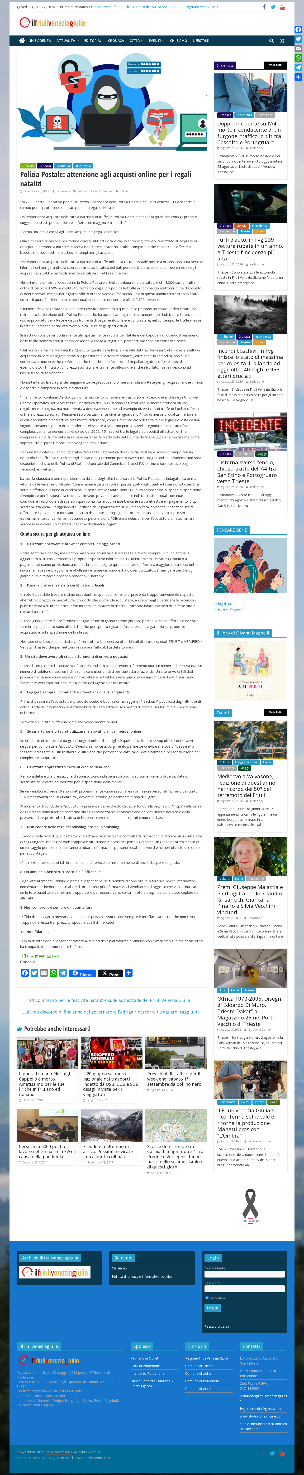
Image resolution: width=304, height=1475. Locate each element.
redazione (64, 191)
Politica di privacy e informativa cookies (142, 1276)
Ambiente (226, 337)
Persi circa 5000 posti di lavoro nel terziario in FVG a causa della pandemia (47, 1151)
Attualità (66, 40)
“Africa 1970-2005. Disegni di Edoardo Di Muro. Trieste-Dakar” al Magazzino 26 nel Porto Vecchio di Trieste (250, 1011)
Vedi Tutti (275, 65)
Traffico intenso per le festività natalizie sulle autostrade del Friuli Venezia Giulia (104, 1000)
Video (274, 1102)
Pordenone (265, 115)
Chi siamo (178, 40)
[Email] (298, 48)
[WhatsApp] (298, 58)
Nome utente (214, 1268)
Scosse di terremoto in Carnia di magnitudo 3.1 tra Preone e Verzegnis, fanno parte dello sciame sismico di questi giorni (175, 1156)
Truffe (103, 191)
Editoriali (93, 40)
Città (135, 40)
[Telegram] (298, 67)
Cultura (224, 762)
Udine (260, 231)
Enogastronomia (246, 762)
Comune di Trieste (199, 1366)
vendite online (118, 191)
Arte (222, 990)
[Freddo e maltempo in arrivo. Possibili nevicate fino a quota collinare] (111, 1112)
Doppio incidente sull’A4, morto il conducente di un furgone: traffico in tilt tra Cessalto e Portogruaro (249, 133)
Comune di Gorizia (199, 1388)
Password (212, 1283)
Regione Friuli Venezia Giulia (206, 1358)
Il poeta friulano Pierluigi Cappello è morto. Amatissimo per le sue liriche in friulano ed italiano (44, 1084)
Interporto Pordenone (147, 1373)
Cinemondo (228, 1102)
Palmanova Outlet (144, 1358)
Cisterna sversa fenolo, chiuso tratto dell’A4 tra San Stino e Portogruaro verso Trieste (154, 7)
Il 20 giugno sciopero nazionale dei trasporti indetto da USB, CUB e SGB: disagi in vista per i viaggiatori (111, 1084)
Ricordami (217, 1298)
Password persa (216, 1326)
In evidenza (40, 40)
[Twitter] (298, 39)
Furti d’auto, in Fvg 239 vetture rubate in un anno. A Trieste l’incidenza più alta (250, 249)
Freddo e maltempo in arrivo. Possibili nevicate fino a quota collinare (108, 1151)
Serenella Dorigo (259, 1030)
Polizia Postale (87, 191)
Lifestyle (201, 40)
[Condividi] (298, 77)
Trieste (245, 231)
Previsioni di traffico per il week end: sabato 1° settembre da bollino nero (174, 1079)
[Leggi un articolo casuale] (282, 41)
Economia (63, 166)
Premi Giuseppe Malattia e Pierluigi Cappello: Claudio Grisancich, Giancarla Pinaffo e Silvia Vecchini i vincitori (250, 899)
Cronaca (116, 40)
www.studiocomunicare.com (262, 1416)
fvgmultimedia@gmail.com (260, 1408)
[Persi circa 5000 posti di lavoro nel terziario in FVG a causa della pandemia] (47, 1112)
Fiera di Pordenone (145, 1366)
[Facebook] (298, 29)
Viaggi (262, 454)
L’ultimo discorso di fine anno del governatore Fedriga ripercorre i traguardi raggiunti (113, 1012)
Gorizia (242, 226)
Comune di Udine (198, 1373)
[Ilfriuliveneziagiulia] (22, 41)
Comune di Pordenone (202, 1381)
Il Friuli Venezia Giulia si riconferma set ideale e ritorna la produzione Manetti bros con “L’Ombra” (246, 1123)
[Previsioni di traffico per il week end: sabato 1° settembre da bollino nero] (176, 1039)
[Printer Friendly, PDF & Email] (40, 956)
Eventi (155, 40)
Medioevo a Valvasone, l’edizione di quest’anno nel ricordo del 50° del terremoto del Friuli (246, 785)
